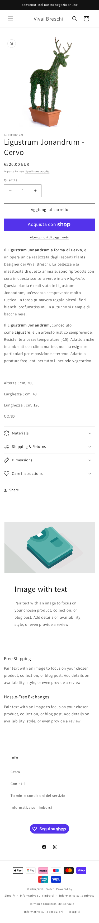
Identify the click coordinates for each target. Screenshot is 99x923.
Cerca (15, 771)
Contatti (18, 783)
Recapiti (74, 911)
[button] (10, 19)
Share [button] (14, 489)
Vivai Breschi (46, 889)
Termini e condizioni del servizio (38, 795)
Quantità (10, 180)
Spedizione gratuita (37, 171)
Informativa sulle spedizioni (43, 911)
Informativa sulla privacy (77, 895)
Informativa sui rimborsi (31, 807)
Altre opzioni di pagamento (49, 237)
